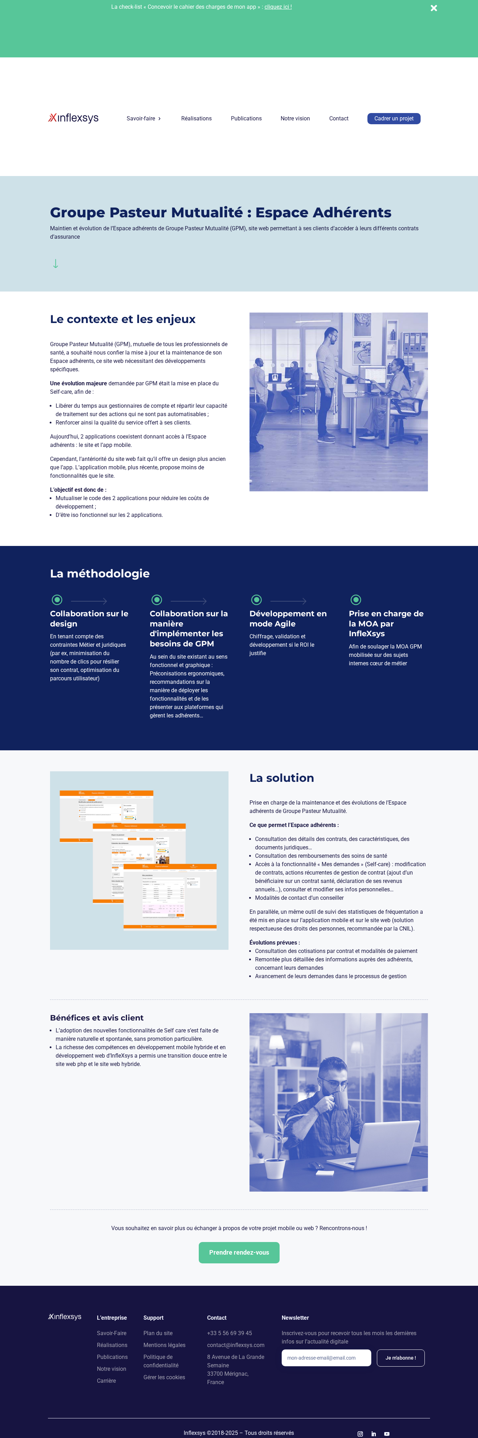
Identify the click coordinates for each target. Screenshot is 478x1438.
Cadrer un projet (394, 118)
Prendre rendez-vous (239, 1252)
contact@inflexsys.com (236, 1345)
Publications (246, 118)
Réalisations (196, 118)
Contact (339, 118)
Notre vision (295, 118)
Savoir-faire (141, 118)
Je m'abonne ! (401, 1358)
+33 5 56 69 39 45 (229, 1333)
